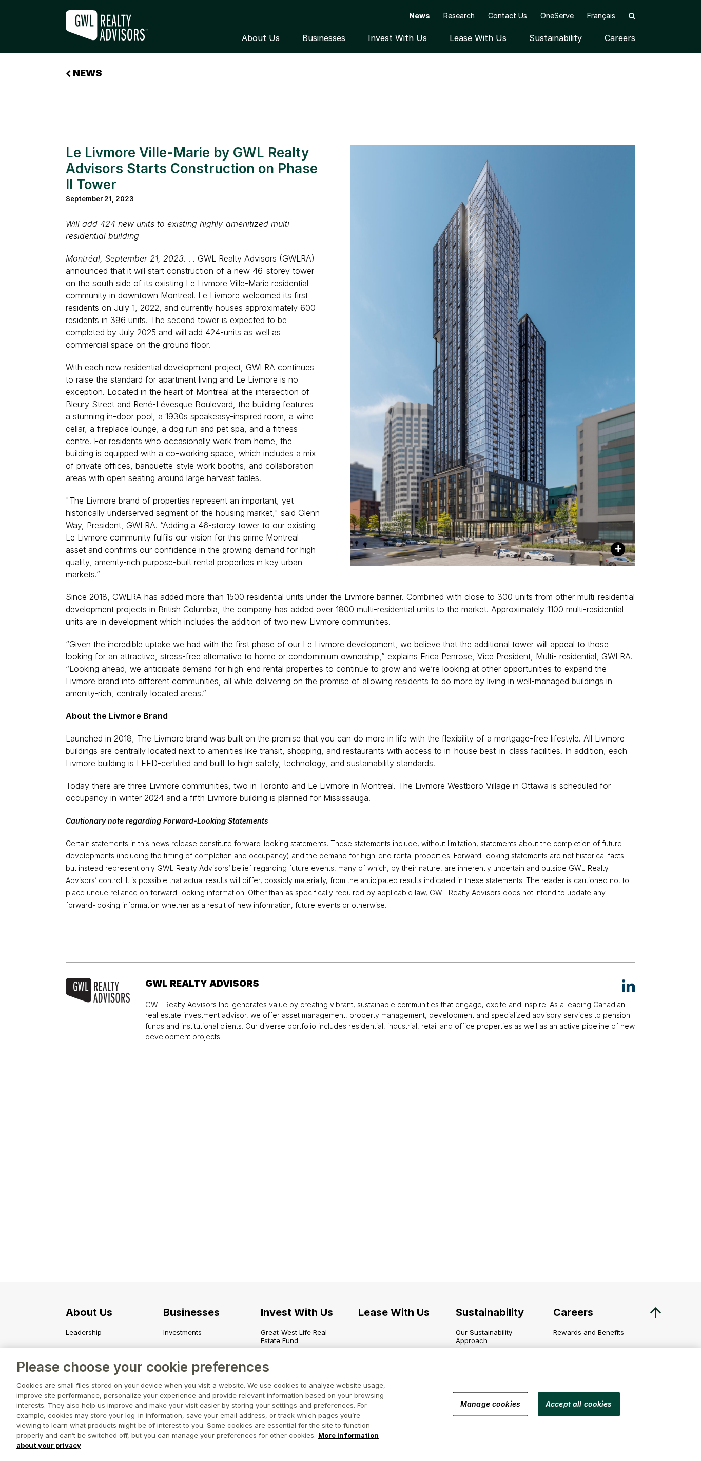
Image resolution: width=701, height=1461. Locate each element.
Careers (620, 38)
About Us (261, 38)
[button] (632, 15)
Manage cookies (490, 1403)
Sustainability (555, 38)
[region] (350, 1404)
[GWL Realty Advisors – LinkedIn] (628, 985)
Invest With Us (397, 38)
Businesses (323, 38)
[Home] (114, 25)
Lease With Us (478, 38)
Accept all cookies (579, 1403)
